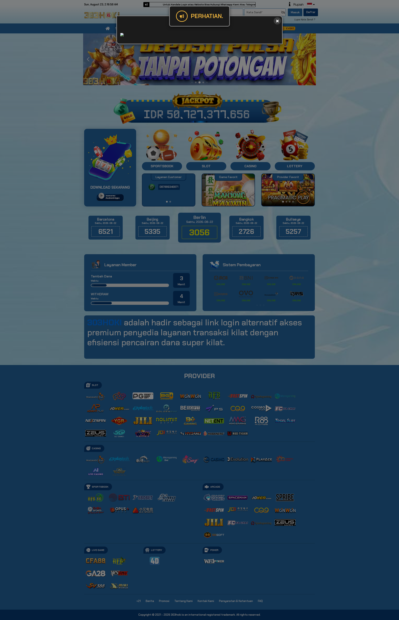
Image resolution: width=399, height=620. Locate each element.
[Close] (277, 20)
